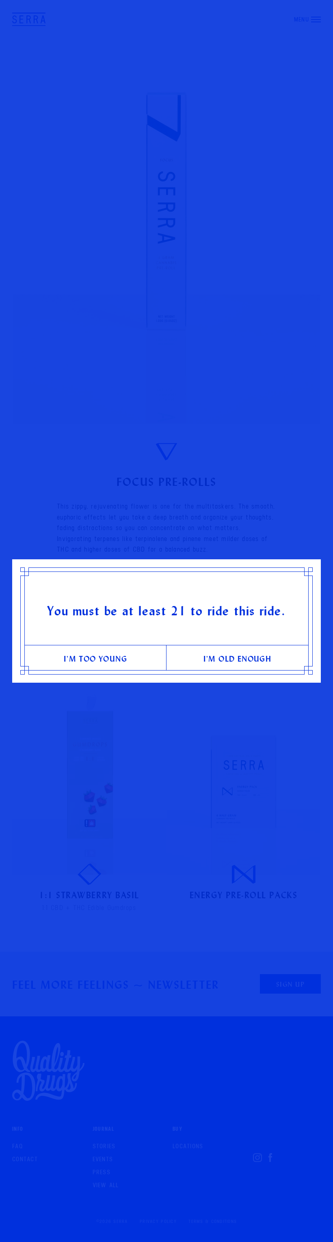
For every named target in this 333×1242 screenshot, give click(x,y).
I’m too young (95, 658)
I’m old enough (237, 658)
